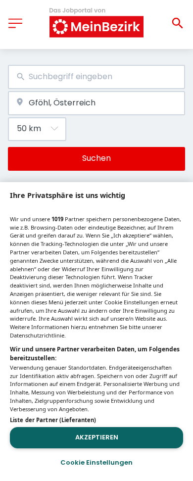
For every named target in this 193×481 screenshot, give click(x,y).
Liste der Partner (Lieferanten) (53, 420)
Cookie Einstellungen (96, 462)
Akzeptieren (96, 437)
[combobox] (96, 77)
